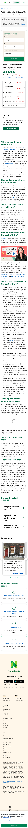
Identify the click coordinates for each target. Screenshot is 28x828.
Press (4, 723)
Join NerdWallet (11, 128)
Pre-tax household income (10, 50)
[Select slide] (11, 577)
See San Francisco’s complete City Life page (13, 78)
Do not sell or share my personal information (7, 755)
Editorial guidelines (6, 713)
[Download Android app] (19, 681)
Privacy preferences (6, 749)
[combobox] (13, 40)
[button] (14, 253)
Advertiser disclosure (6, 8)
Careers (5, 703)
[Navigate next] (26, 559)
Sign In (16, 2)
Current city (7, 36)
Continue (14, 825)
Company (6, 698)
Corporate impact (6, 706)
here (14, 197)
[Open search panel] (10, 2)
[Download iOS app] (8, 681)
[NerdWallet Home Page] (5, 2)
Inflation (3, 238)
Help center (18, 698)
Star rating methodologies (7, 717)
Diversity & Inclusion (6, 710)
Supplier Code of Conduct (8, 739)
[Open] (22, 40)
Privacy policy (7, 742)
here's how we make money (10, 25)
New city (6, 43)
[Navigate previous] (1, 559)
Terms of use (6, 736)
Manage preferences (14, 820)
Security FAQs (19, 700)
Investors (6, 727)
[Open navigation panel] (2, 2)
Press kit (5, 725)
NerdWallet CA (15, 810)
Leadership (6, 700)
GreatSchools (9, 163)
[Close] (26, 812)
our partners (22, 24)
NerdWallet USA (15, 807)
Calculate (14, 58)
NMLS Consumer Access (9, 781)
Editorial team (7, 721)
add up (11, 340)
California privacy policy (7, 745)
